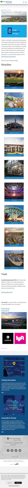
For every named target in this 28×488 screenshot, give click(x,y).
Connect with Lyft (5, 310)
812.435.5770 (13, 445)
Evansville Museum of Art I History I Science (14, 178)
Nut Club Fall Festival (14, 245)
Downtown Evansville (14, 132)
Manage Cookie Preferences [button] (14, 485)
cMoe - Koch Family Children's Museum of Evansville (14, 109)
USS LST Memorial (14, 268)
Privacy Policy (10, 460)
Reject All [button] (9, 482)
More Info (20, 84)
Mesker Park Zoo (14, 223)
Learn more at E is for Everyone (8, 56)
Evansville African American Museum (14, 155)
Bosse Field (14, 87)
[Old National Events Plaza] (6, 2)
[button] (23, 2)
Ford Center (14, 200)
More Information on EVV (6, 292)
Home (2, 9)
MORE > (2, 392)
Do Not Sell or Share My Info (18, 460)
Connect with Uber (5, 308)
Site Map (4, 460)
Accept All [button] (18, 482)
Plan (4, 9)
